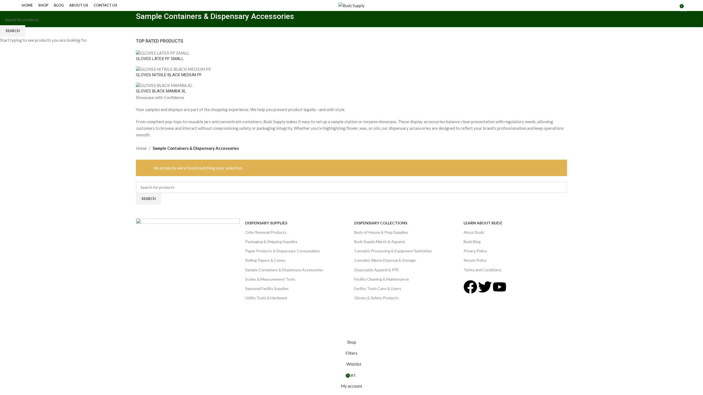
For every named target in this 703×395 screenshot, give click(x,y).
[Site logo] (351, 4)
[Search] (664, 5)
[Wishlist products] (674, 5)
